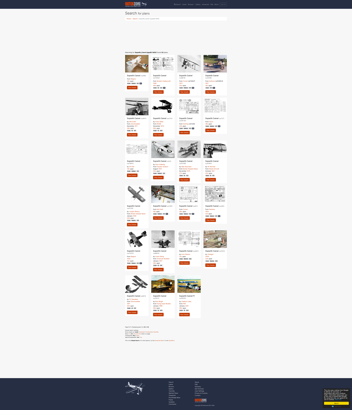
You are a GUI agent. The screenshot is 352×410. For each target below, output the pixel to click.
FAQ (211, 4)
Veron (211, 122)
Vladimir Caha (186, 301)
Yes (141, 337)
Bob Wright (159, 301)
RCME (159, 124)
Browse (190, 4)
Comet (185, 81)
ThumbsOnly (149, 332)
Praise (171, 400)
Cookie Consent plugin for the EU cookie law (336, 406)
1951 (213, 171)
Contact (197, 395)
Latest (184, 4)
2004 (207, 256)
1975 (188, 171)
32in (180, 85)
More (216, 4)
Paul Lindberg (160, 164)
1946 (154, 83)
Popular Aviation (162, 167)
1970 (162, 126)
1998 (160, 306)
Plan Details (132, 87)
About (197, 382)
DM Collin (132, 122)
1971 (136, 126)
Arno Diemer (185, 254)
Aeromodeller (135, 124)
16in (154, 211)
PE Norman (211, 167)
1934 (207, 211)
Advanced (205, 4)
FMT (184, 304)
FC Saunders (133, 299)
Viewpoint (172, 395)
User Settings (199, 391)
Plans (137, 335)
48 (137, 334)
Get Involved (199, 389)
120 (140, 334)
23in (206, 259)
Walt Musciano (186, 167)
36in (180, 211)
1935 (160, 169)
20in (154, 171)
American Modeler (163, 259)
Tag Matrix (171, 340)
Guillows (212, 81)
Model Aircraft (214, 169)
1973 (181, 83)
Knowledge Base (174, 397)
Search (178, 4)
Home (129, 19)
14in (128, 169)
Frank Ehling (159, 256)
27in (180, 173)
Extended (141, 332)
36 (134, 334)
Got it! (336, 403)
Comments (172, 404)
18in (206, 85)
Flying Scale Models (164, 304)
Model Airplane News (190, 169)
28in (154, 85)
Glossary (198, 386)
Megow (133, 79)
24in (180, 126)
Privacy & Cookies (201, 393)
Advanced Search (159, 340)
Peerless (212, 209)
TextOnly (156, 332)
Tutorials (172, 391)
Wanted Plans (173, 393)
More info (338, 399)
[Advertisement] (176, 35)
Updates (172, 402)
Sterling (185, 124)
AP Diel (131, 167)
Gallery (198, 4)
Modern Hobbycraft (164, 81)
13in (128, 81)
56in (154, 128)
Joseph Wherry (134, 211)
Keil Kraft (160, 209)
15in (128, 261)
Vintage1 (210, 254)
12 (129, 334)
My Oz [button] (223, 4)
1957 (207, 83)
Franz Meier (159, 122)
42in (206, 173)
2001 (187, 306)
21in (206, 214)
